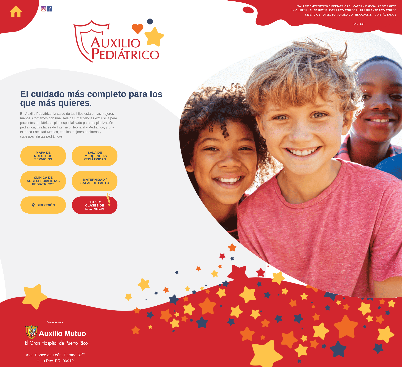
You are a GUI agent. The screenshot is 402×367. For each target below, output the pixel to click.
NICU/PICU (300, 10)
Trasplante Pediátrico (378, 10)
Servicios (312, 14)
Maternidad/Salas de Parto (374, 6)
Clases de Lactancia (94, 205)
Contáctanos (385, 14)
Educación (363, 14)
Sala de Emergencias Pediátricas (323, 6)
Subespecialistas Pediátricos (333, 10)
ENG (355, 24)
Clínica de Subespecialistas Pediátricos (43, 181)
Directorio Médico (338, 14)
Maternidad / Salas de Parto (94, 181)
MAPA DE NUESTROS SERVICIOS (43, 156)
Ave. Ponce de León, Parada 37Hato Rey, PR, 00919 (55, 358)
